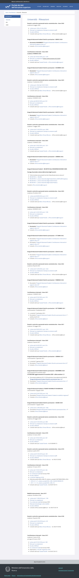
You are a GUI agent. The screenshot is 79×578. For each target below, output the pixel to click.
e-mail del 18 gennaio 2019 (37, 477)
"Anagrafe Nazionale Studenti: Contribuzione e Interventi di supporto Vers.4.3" (48, 72)
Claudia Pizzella (43, 62)
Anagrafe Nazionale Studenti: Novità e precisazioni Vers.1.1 (52, 409)
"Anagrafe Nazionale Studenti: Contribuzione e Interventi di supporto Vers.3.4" (48, 227)
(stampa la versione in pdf (50, 456)
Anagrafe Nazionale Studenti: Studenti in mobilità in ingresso (52, 395)
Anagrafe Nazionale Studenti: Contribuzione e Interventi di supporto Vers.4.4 (48, 43)
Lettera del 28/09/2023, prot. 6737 (39, 196)
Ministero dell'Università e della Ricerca (20, 1)
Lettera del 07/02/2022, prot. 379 (38, 297)
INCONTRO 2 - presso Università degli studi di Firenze (43, 181)
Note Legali (7, 575)
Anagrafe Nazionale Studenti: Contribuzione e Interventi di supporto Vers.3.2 (48, 243)
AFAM (7, 25)
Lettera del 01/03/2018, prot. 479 (39, 521)
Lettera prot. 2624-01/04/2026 (38, 28)
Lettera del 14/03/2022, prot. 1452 (39, 269)
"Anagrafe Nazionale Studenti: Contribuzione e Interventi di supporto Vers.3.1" (48, 255)
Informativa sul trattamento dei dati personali (29, 575)
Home (7, 12)
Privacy (14, 575)
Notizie (71, 6)
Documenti (65, 6)
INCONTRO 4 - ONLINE (36, 177)
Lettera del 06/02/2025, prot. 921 (38, 101)
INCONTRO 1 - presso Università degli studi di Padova (43, 182)
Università (8, 19)
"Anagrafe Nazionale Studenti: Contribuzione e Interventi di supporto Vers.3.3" (48, 239)
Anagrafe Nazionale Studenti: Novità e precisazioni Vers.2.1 (51, 315)
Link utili (61, 568)
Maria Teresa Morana (45, 34)
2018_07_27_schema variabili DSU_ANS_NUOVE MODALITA (47, 481)
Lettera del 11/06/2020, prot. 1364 (39, 408)
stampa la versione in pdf (50, 30)
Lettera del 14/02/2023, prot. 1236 (39, 212)
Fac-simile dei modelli (35, 474)
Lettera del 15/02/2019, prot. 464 (38, 470)
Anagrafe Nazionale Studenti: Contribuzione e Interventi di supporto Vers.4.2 (48, 116)
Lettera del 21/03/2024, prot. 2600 (39, 129)
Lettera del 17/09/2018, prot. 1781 (39, 498)
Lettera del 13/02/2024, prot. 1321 (39, 145)
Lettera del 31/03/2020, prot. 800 (39, 422)
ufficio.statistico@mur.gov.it (42, 46)
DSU (7, 22)
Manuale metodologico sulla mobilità (39, 504)
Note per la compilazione (36, 30)
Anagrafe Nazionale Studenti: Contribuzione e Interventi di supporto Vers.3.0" (48, 284)
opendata (53, 6)
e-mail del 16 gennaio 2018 (43, 549)
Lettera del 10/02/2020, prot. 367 (38, 438)
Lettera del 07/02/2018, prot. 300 (38, 542)
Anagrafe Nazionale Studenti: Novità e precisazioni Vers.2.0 (51, 363)
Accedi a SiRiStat (34, 32)
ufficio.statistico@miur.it (41, 287)
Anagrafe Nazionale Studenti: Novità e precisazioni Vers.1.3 (46, 379)
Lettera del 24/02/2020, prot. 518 (39, 393)
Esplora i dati (46, 6)
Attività (39, 6)
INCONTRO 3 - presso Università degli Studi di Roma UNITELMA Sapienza (49, 179)
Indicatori (59, 6)
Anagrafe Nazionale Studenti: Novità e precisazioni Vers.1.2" (52, 381)
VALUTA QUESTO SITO (39, 562)
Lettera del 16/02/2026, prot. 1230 (39, 57)
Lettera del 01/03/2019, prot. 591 (39, 454)
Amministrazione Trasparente (66, 570)
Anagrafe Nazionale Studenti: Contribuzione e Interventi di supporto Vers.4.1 (48, 160)
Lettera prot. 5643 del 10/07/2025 (39, 85)
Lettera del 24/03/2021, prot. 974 (38, 345)
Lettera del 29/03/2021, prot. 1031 (39, 329)
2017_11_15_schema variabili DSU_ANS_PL (43, 483)
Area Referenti (12, 12)
